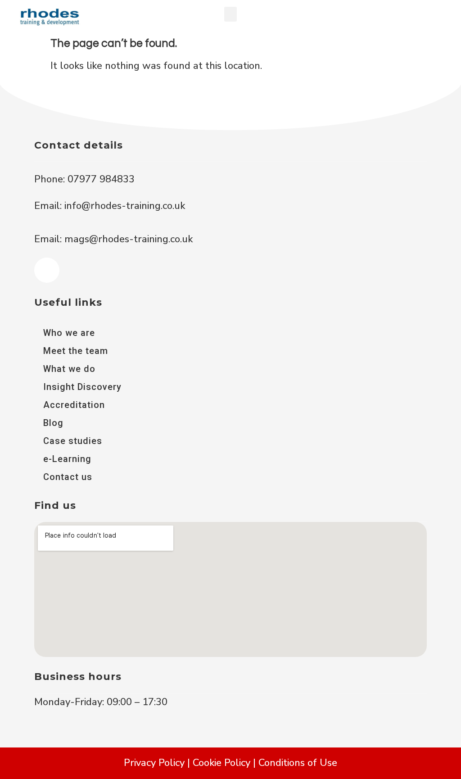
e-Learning (67, 458)
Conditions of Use (297, 763)
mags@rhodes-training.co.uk (128, 239)
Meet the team (75, 350)
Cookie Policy (221, 763)
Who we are (69, 332)
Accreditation (74, 404)
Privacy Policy (154, 763)
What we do (69, 368)
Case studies (72, 440)
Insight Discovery (82, 386)
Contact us (67, 476)
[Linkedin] (46, 270)
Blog (53, 422)
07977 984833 (100, 179)
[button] (230, 14)
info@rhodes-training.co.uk (124, 206)
